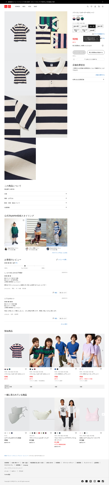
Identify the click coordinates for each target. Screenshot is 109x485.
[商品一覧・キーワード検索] (103, 6)
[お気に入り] (91, 6)
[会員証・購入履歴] (95, 6)
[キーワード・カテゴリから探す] (88, 6)
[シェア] (74, 59)
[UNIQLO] (7, 6)
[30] (78, 18)
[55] (82, 18)
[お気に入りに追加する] (23, 220)
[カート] (99, 6)
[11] (74, 18)
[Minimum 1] (75, 52)
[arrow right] (65, 232)
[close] (6, 2)
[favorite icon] (26, 433)
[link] (56, 2)
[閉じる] (97, 39)
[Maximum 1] (83, 52)
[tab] (17, 6)
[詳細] (103, 45)
